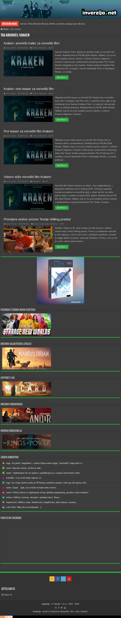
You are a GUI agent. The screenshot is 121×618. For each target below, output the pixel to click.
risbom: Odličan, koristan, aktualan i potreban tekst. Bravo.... (34, 497)
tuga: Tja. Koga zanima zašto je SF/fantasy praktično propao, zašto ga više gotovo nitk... (47, 483)
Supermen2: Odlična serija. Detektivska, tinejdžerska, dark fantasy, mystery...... (42, 502)
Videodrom (42, 48)
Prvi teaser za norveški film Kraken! (28, 131)
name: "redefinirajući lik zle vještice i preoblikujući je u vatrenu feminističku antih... (43, 473)
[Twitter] (63, 578)
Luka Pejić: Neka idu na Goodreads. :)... (24, 507)
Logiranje (45, 604)
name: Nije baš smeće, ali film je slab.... (24, 468)
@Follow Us (8, 589)
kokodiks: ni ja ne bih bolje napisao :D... (24, 478)
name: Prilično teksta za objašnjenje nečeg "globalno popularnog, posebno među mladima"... (48, 492)
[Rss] (52, 578)
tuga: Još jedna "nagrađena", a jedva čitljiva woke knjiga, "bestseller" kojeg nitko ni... (45, 463)
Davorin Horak (11, 224)
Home (6, 29)
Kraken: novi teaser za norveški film (29, 89)
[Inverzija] (60, 9)
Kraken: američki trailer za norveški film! (32, 43)
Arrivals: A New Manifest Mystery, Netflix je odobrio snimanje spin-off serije (52, 24)
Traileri (34, 48)
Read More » (62, 77)
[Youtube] (69, 578)
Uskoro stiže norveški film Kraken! (27, 177)
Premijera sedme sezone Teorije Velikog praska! (37, 219)
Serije (47, 224)
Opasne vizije (38, 224)
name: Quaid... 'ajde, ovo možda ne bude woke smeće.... (32, 487)
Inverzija (37, 611)
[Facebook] (57, 578)
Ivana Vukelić (11, 48)
